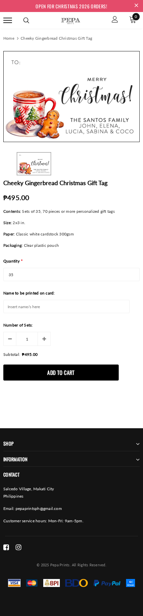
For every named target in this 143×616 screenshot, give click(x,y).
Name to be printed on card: (29, 292)
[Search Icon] (26, 20)
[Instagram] (18, 547)
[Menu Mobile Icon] (7, 20)
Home (8, 38)
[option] (71, 96)
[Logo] (70, 20)
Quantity (13, 260)
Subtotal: (11, 354)
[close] (136, 6)
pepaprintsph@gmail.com (39, 508)
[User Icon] (115, 20)
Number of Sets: (18, 325)
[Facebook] (6, 547)
